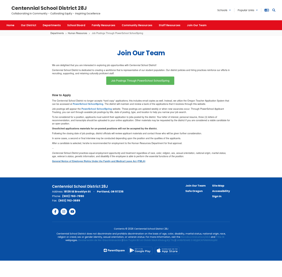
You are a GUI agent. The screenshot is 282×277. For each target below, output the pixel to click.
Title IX (220, 237)
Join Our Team (195, 186)
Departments (57, 33)
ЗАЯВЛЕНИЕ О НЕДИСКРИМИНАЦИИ (196, 240)
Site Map (218, 186)
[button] (224, 10)
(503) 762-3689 (69, 200)
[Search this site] (273, 10)
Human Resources (77, 33)
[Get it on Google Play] (140, 250)
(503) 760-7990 (73, 196)
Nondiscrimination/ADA (195, 237)
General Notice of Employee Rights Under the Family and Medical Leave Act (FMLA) (98, 161)
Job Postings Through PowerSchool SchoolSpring (140, 80)
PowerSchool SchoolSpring (88, 103)
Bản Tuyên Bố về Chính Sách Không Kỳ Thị (148, 240)
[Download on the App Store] (167, 250)
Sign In (216, 196)
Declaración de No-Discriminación (99, 240)
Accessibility (221, 191)
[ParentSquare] (114, 250)
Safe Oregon (194, 191)
